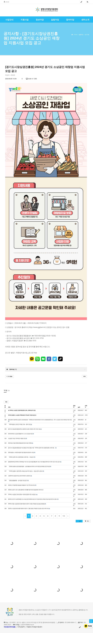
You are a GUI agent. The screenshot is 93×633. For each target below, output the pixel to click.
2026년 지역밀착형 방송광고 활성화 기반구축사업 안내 (21, 485)
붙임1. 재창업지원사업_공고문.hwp (24, 353)
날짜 (79, 407)
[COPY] (60, 359)
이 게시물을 (9, 376)
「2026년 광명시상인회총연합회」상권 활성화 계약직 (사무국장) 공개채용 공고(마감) (29, 466)
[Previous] (25, 516)
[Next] (68, 516)
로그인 (7, 2)
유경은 (13, 75)
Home (75, 34)
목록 (84, 376)
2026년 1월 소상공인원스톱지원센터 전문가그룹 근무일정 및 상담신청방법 (26, 503)
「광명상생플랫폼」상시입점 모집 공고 (17, 480)
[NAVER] (43, 359)
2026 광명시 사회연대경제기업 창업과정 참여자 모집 (21, 452)
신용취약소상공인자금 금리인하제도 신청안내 (19, 475)
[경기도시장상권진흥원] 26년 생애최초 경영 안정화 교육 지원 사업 (24, 429)
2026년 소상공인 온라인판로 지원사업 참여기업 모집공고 (22, 494)
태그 (88, 521)
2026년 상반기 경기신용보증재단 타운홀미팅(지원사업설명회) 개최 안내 (25, 489)
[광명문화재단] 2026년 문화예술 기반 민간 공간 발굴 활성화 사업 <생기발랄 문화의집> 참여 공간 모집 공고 (34, 461)
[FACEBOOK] (49, 359)
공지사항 (87, 34)
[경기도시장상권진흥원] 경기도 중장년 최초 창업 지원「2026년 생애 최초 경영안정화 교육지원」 (31, 447)
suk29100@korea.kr (27, 625)
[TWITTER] (54, 359)
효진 (74, 508)
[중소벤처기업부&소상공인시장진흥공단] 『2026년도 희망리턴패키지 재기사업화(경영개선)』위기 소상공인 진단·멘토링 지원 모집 (40, 419)
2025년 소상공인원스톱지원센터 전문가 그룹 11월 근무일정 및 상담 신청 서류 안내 (28, 508)
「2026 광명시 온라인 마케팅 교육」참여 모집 (19, 424)
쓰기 (80, 521)
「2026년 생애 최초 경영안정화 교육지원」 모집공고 (21, 457)
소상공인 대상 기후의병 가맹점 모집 (17, 438)
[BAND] (37, 359)
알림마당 (81, 34)
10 (63, 515)
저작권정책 (21, 627)
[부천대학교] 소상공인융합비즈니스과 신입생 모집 (20, 433)
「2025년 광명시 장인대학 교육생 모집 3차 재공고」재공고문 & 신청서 (25, 471)
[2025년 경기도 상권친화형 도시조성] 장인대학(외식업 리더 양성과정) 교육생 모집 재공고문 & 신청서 (32, 499)
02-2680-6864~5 (81, 2)
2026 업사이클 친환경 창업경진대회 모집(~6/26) (20, 443)
